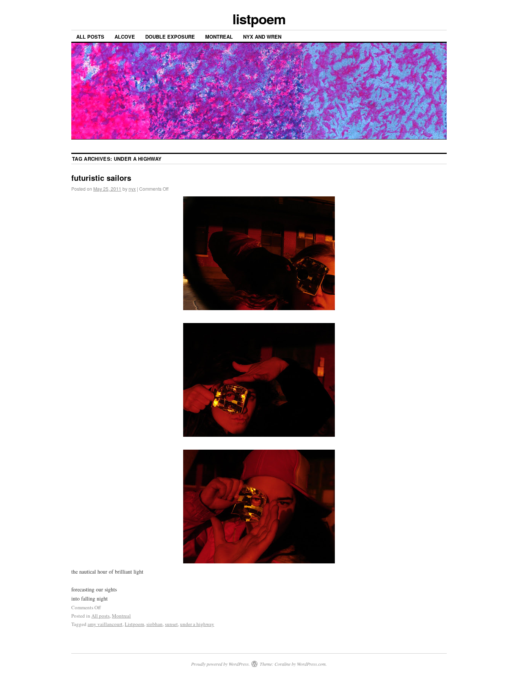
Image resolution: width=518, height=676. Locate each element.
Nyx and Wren (262, 36)
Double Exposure (170, 36)
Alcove (125, 36)
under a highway (197, 624)
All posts (90, 36)
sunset (171, 624)
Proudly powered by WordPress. (220, 664)
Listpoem (134, 624)
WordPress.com (311, 664)
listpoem (258, 18)
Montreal (219, 36)
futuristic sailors (101, 177)
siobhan (154, 624)
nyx (132, 188)
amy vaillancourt (105, 624)
